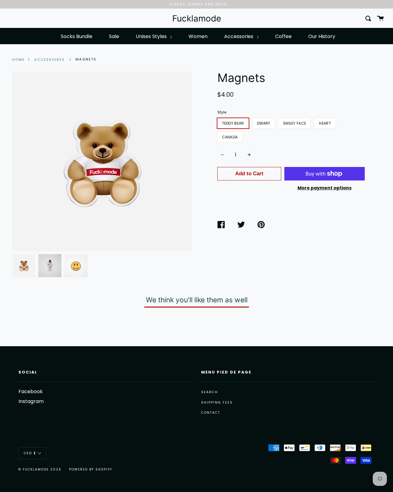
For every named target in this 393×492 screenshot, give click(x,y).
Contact (210, 412)
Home (18, 59)
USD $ (30, 453)
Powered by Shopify (90, 469)
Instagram (31, 401)
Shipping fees (217, 402)
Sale (114, 36)
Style (221, 112)
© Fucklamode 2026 (39, 469)
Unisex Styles (152, 36)
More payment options (325, 188)
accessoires (49, 59)
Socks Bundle (76, 36)
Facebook (30, 391)
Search (209, 392)
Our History (321, 36)
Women (198, 36)
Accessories (239, 36)
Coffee (283, 36)
